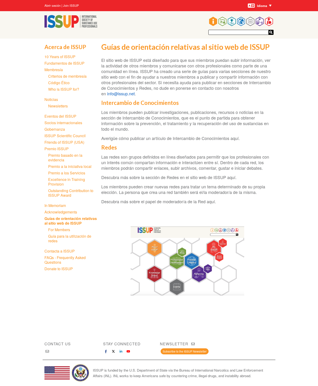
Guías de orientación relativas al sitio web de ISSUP (70, 221)
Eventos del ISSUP (60, 116)
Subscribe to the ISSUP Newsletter (184, 351)
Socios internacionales (63, 122)
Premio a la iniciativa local (69, 166)
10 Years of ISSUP (59, 56)
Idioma (262, 5)
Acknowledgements (60, 212)
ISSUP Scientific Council (65, 135)
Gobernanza (54, 129)
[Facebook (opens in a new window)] (106, 351)
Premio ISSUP (56, 148)
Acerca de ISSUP (65, 46)
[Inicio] (70, 26)
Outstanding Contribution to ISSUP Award (70, 193)
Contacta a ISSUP (59, 251)
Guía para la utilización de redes (69, 238)
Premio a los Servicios (66, 173)
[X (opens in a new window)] (113, 351)
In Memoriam (55, 205)
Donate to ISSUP (58, 268)
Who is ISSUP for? (63, 89)
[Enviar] (271, 32)
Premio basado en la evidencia (65, 158)
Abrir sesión (52, 5)
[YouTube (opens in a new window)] (128, 351)
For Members (59, 229)
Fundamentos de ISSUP (64, 63)
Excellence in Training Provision (66, 182)
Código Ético (59, 82)
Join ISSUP (71, 5)
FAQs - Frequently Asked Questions (65, 260)
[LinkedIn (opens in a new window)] (121, 351)
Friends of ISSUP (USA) (64, 142)
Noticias (51, 99)
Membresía (53, 69)
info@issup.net (121, 93)
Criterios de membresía (67, 76)
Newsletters (58, 106)
